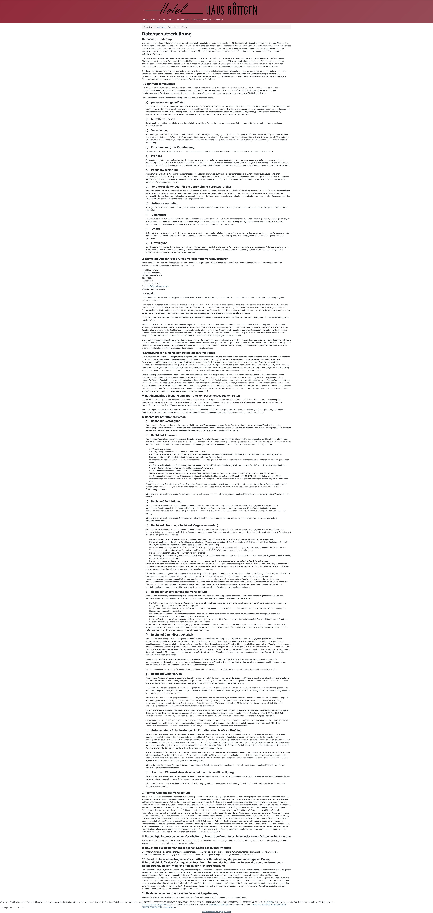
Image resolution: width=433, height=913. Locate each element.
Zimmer (162, 19)
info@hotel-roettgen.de (158, 286)
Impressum (218, 19)
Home (145, 19)
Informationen (183, 19)
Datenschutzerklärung (201, 19)
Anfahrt (171, 19)
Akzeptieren (7, 908)
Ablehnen (20, 908)
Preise (153, 19)
